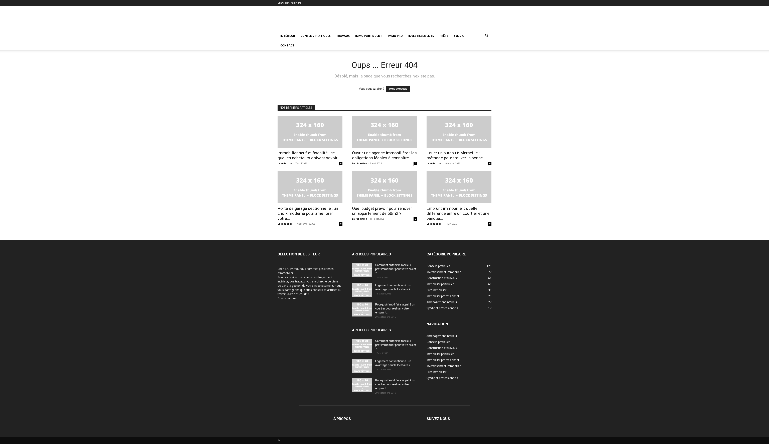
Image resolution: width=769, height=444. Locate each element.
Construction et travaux (442, 348)
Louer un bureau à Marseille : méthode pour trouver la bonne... (456, 155)
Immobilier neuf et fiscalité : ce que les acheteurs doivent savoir (307, 155)
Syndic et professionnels (442, 378)
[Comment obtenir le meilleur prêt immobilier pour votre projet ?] (362, 270)
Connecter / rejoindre (289, 2)
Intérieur (287, 36)
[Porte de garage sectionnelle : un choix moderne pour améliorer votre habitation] (310, 187)
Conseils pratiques (316, 36)
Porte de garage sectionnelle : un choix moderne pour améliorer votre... (308, 213)
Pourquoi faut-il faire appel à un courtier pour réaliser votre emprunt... (395, 308)
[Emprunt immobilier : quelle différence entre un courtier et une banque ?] (459, 187)
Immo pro (395, 36)
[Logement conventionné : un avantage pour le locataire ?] (362, 290)
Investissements (421, 36)
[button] (486, 36)
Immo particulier (368, 36)
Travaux (343, 36)
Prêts (444, 36)
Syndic (459, 36)
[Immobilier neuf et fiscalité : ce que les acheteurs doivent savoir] (310, 132)
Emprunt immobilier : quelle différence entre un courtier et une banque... (458, 213)
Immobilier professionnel (443, 360)
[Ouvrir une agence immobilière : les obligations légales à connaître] (384, 132)
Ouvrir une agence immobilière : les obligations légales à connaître (384, 155)
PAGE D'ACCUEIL (398, 88)
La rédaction (285, 163)
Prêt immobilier (436, 372)
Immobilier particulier (440, 354)
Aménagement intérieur (442, 336)
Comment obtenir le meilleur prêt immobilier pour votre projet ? (395, 269)
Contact (287, 45)
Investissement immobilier (444, 366)
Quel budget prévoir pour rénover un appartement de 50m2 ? (382, 211)
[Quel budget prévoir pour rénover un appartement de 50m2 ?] (384, 187)
